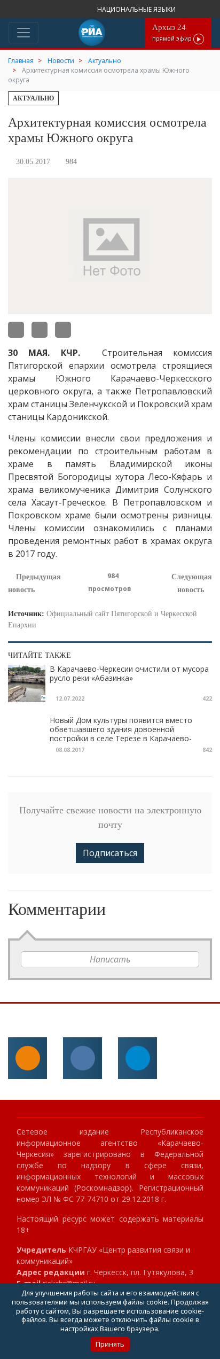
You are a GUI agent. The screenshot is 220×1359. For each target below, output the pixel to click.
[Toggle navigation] (23, 32)
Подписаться (110, 853)
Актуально (33, 98)
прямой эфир (172, 32)
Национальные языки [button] (137, 9)
